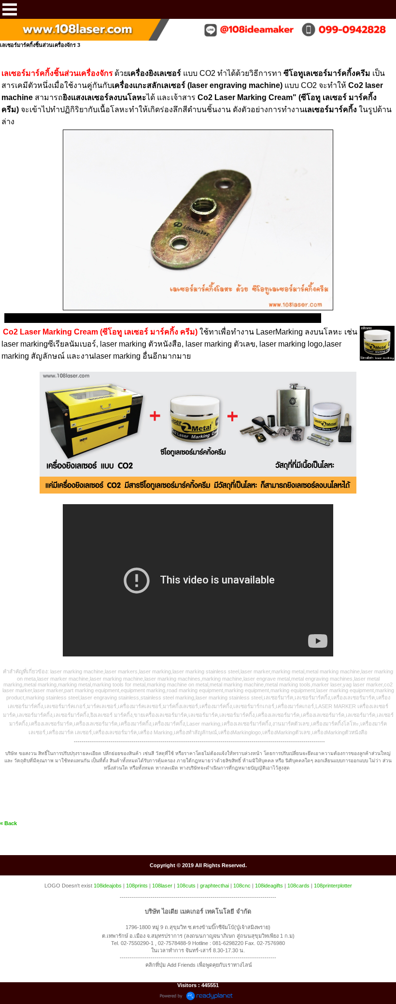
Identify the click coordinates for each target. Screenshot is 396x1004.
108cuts (186, 885)
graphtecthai (214, 885)
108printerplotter (333, 885)
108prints (137, 885)
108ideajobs (108, 885)
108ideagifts (269, 885)
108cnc (242, 885)
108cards (298, 885)
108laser (162, 885)
